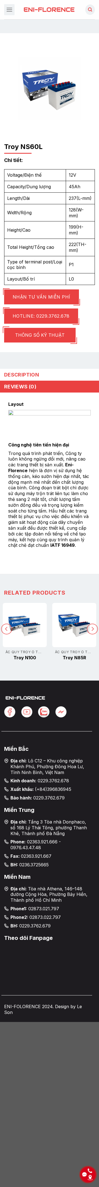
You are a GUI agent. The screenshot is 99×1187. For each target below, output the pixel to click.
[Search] (90, 9)
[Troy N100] (25, 625)
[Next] (92, 629)
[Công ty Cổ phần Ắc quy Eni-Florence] (49, 9)
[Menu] (9, 9)
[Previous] (6, 629)
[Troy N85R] (74, 625)
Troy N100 (24, 657)
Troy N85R (74, 657)
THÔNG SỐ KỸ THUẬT (40, 335)
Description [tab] (21, 375)
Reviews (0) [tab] (20, 386)
